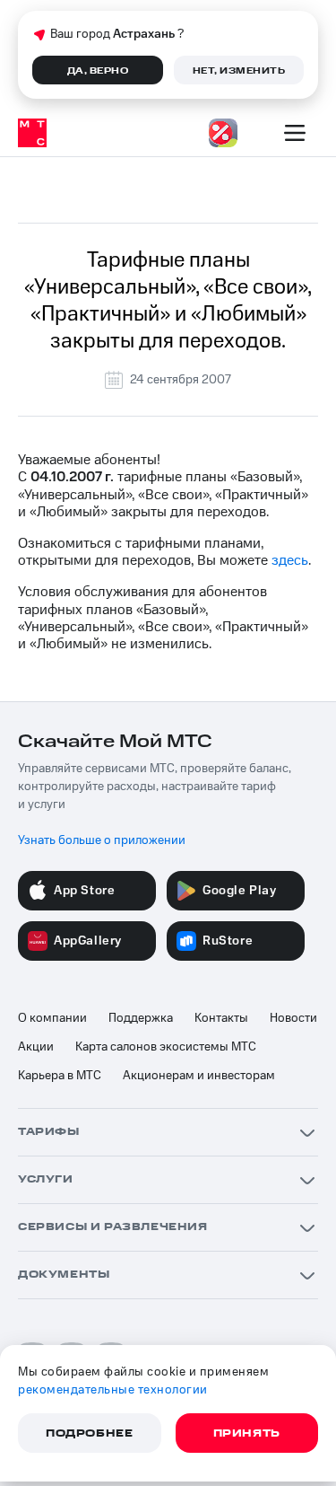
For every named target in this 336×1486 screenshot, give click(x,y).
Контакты (221, 1018)
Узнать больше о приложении (101, 840)
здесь (289, 560)
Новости (293, 1018)
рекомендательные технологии (113, 1390)
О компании (52, 1018)
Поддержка (140, 1018)
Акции (36, 1047)
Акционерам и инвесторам (199, 1076)
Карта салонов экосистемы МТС (165, 1047)
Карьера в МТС (59, 1076)
